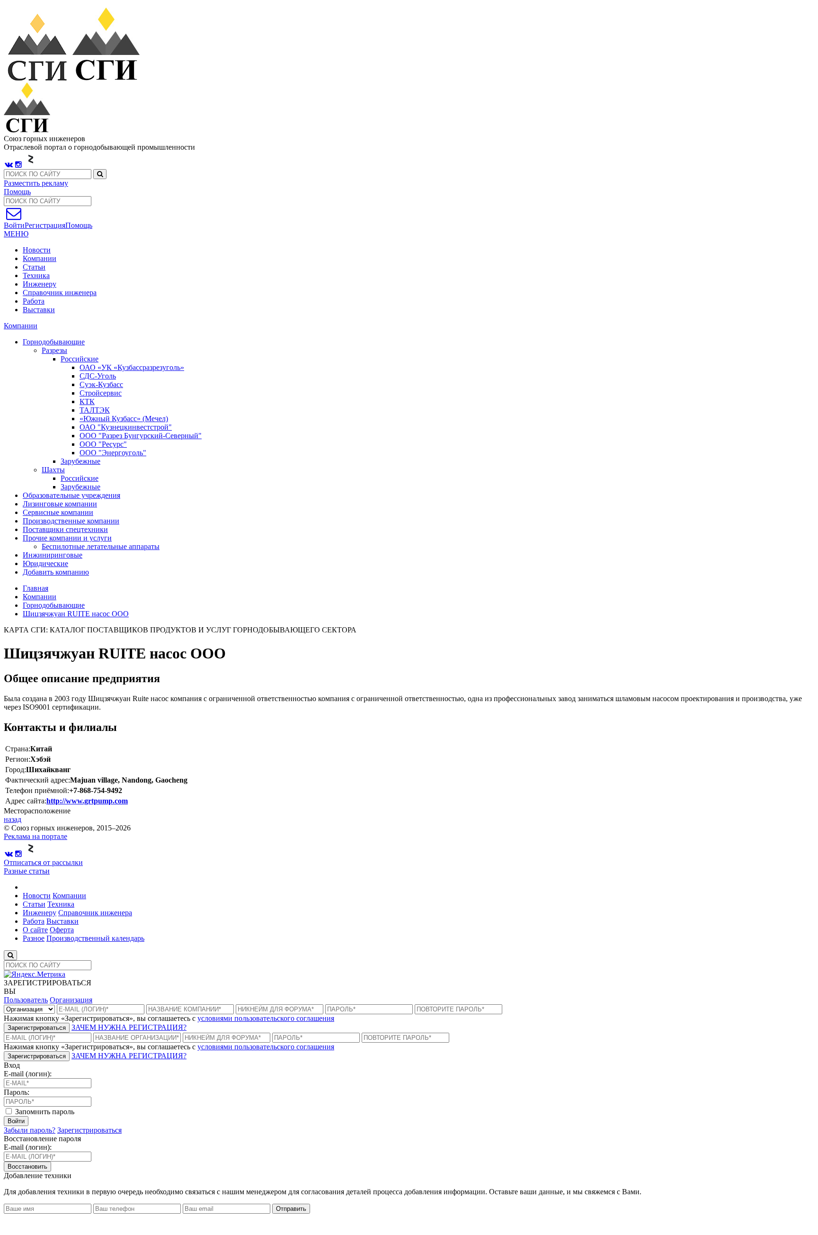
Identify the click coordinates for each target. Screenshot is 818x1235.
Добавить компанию (56, 572)
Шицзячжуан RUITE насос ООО (76, 614)
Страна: (17, 749)
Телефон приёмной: (37, 790)
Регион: (17, 759)
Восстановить (27, 1166)
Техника (36, 275)
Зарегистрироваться (37, 1027)
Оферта (62, 930)
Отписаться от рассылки (43, 862)
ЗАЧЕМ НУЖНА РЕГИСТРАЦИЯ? (129, 1027)
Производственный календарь (95, 938)
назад (12, 819)
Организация (71, 1000)
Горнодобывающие (54, 605)
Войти (16, 1121)
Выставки (39, 310)
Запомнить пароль (43, 1112)
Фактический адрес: (37, 780)
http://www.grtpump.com (87, 801)
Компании (39, 258)
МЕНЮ (16, 234)
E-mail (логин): (28, 1074)
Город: (15, 770)
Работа (33, 301)
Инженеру (39, 284)
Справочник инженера (60, 292)
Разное (33, 938)
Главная (35, 588)
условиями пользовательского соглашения (265, 1018)
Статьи (34, 267)
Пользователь (26, 1000)
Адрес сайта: (25, 801)
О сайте (35, 930)
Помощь (17, 192)
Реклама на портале (35, 836)
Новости (37, 250)
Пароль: (16, 1092)
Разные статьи (27, 871)
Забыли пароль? (29, 1130)
